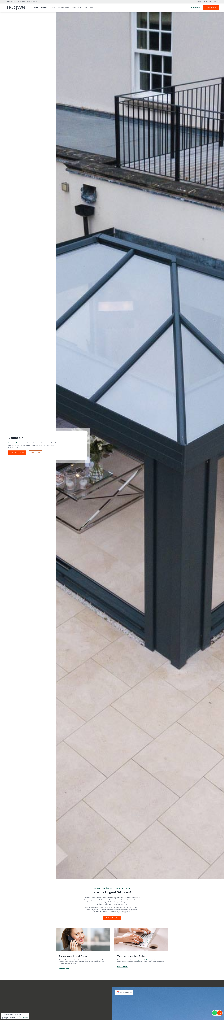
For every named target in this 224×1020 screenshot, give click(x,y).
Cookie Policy (15, 1018)
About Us (216, 2)
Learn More (35, 452)
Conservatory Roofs (79, 8)
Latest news (207, 2)
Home (36, 8)
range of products (141, 960)
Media (199, 2)
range (48, 443)
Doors (52, 8)
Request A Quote (211, 8)
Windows (44, 8)
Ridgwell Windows (13, 443)
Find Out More (122, 966)
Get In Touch (64, 968)
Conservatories (63, 8)
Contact (93, 8)
